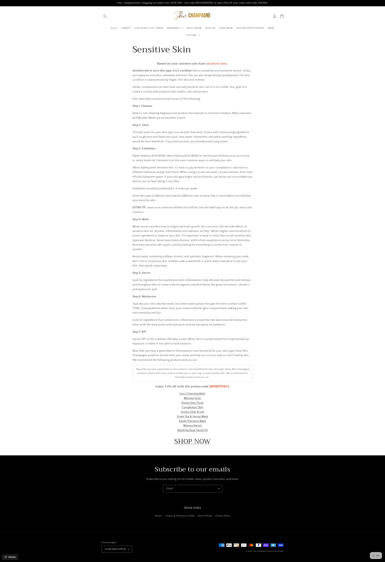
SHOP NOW (192, 441)
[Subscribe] (218, 489)
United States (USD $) (115, 549)
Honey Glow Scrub (192, 411)
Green (181, 416)
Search (158, 515)
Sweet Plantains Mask (192, 421)
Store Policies (205, 515)
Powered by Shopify (275, 551)
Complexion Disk (192, 407)
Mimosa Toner (192, 398)
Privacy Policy (222, 515)
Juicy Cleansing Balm (192, 393)
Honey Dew (189, 402)
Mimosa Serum (192, 425)
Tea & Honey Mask (196, 416)
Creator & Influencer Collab (180, 515)
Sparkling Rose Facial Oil (192, 430)
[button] (105, 16)
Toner (200, 402)
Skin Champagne (259, 551)
